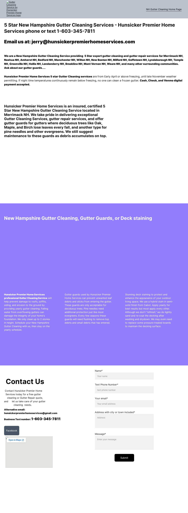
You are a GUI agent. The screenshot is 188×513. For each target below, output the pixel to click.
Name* (99, 370)
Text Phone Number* (106, 384)
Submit (124, 457)
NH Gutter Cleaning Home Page (164, 9)
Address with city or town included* (115, 412)
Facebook (11, 430)
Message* (100, 433)
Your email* (101, 398)
